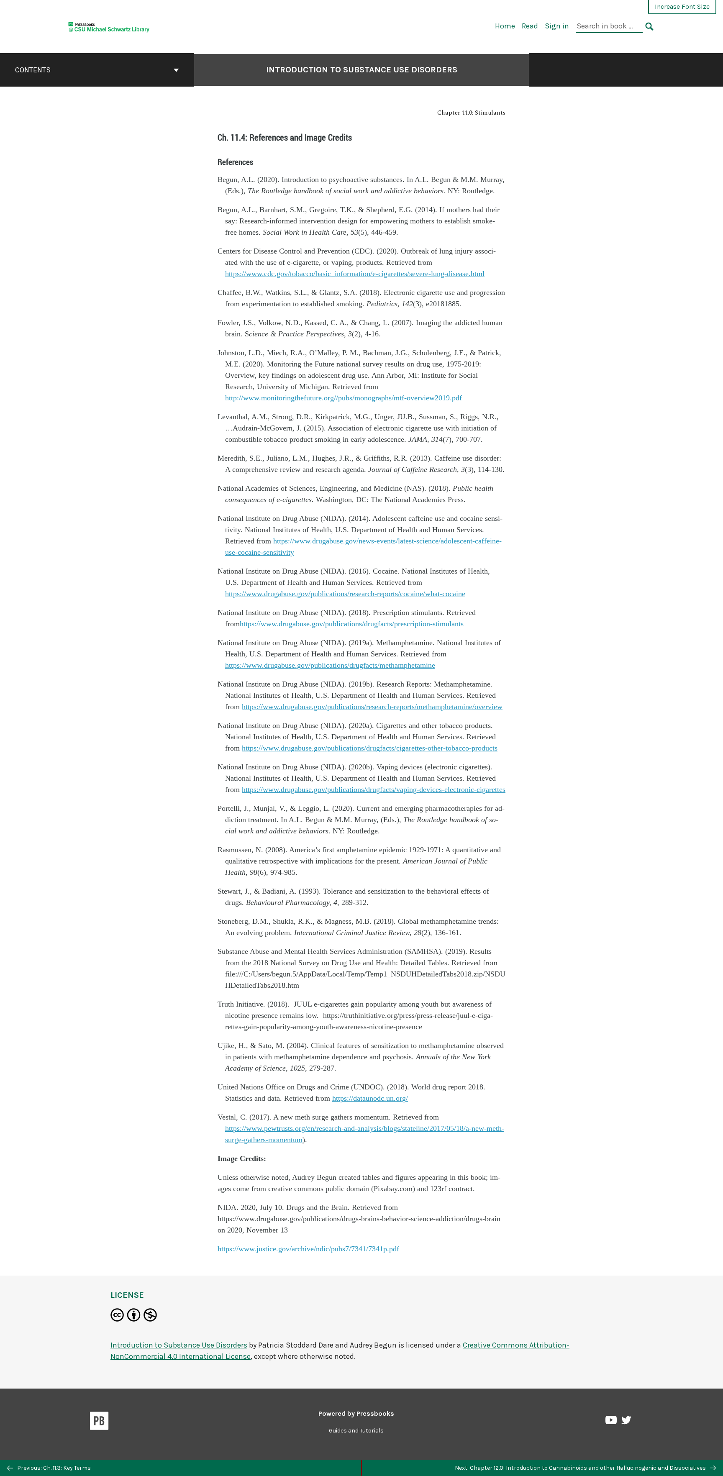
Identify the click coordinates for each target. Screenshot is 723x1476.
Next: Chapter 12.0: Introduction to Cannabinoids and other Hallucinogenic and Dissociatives (581, 1467)
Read (530, 26)
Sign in (557, 26)
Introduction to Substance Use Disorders (361, 69)
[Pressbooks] (99, 1422)
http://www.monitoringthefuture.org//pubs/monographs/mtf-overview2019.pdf (343, 398)
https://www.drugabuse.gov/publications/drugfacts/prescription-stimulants (352, 624)
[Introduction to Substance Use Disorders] (109, 26)
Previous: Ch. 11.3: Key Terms (53, 1467)
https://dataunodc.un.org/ (370, 1098)
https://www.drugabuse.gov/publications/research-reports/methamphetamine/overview (372, 706)
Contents (33, 69)
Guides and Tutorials (356, 1430)
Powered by (356, 1413)
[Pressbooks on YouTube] (611, 1422)
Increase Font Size (682, 6)
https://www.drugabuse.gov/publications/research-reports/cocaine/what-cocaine (345, 593)
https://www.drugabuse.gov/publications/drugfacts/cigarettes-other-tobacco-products (369, 748)
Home (505, 26)
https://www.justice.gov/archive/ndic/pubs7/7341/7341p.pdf (308, 1249)
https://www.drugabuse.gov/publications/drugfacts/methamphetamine (330, 665)
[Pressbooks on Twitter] (626, 1422)
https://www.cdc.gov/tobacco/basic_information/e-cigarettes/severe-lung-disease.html (355, 273)
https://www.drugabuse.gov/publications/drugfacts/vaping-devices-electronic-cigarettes (373, 789)
